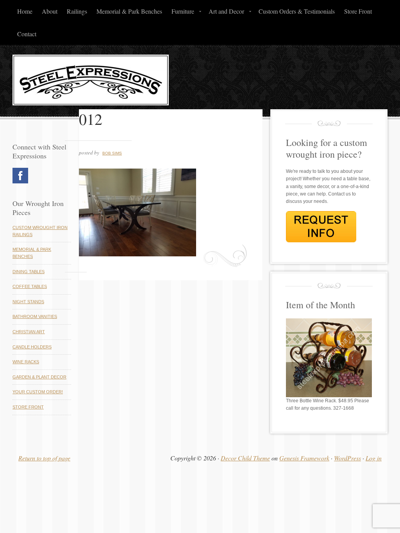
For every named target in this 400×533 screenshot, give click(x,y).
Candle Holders (32, 347)
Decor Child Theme (245, 458)
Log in (374, 458)
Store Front (358, 11)
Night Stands (28, 301)
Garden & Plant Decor (39, 377)
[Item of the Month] (329, 395)
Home (24, 11)
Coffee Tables (29, 286)
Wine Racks (25, 361)
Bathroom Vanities (34, 316)
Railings (77, 11)
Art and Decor (224, 13)
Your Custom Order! (37, 391)
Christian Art (28, 331)
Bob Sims (112, 153)
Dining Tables (28, 271)
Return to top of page (44, 458)
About (49, 11)
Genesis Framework (304, 458)
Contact (26, 34)
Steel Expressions (200, 82)
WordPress (347, 458)
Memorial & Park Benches (129, 11)
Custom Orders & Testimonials (297, 11)
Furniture (180, 13)
